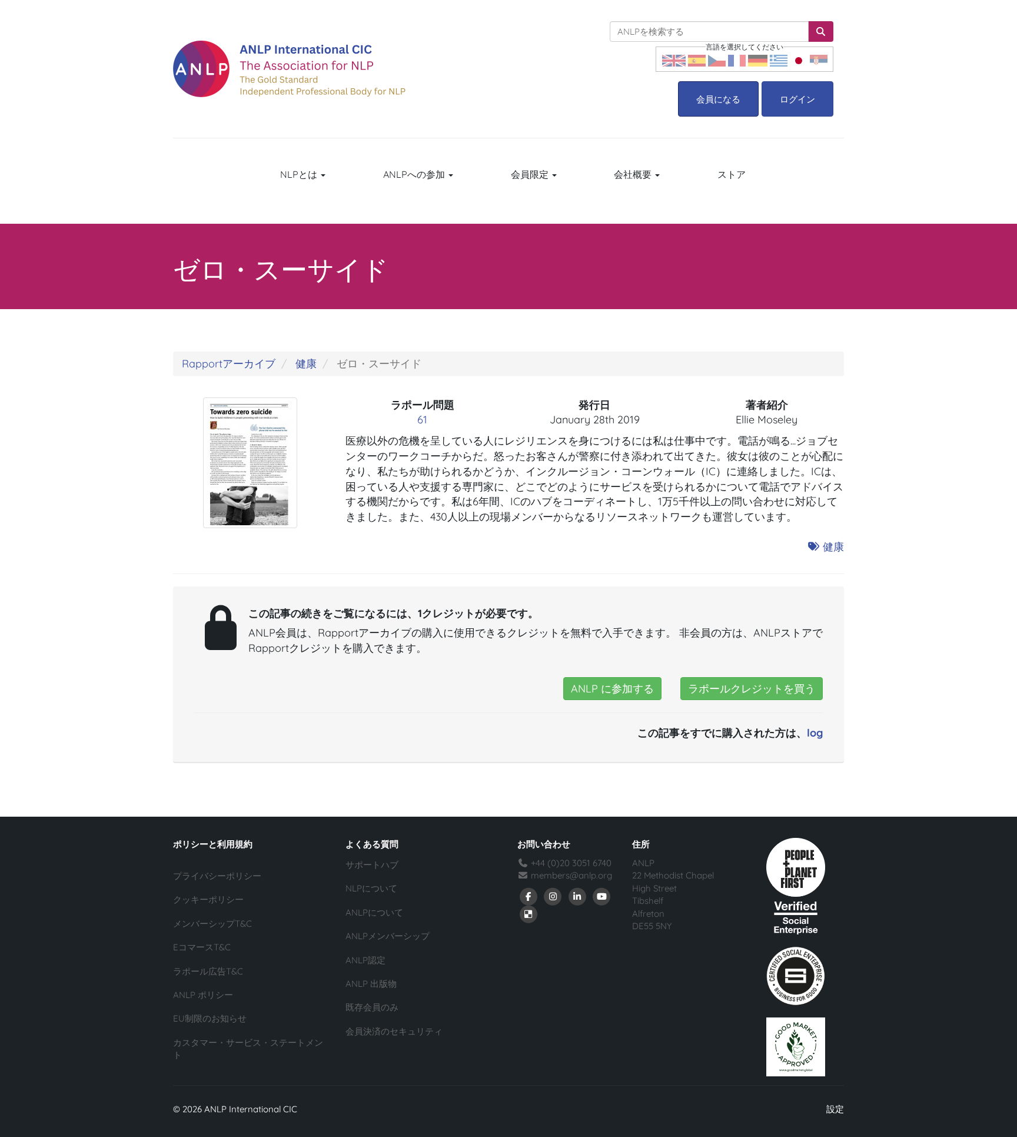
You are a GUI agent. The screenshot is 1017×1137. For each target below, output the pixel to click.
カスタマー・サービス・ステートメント (248, 1048)
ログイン (797, 99)
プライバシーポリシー (217, 875)
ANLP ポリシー (203, 994)
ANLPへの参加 (415, 174)
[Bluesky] (528, 913)
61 (422, 419)
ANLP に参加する (612, 688)
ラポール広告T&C (208, 971)
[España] (697, 59)
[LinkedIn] (577, 895)
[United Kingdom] (674, 59)
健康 (306, 363)
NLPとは (300, 174)
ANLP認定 (365, 960)
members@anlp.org (571, 875)
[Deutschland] (757, 59)
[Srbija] (818, 59)
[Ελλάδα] (778, 59)
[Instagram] (553, 895)
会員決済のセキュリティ (394, 1031)
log (815, 733)
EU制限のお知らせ (210, 1018)
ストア (731, 174)
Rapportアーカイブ (228, 363)
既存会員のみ (371, 1007)
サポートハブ (371, 864)
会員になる (718, 99)
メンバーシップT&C (212, 923)
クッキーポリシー (208, 899)
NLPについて (371, 888)
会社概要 (634, 174)
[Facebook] (528, 895)
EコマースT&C (202, 947)
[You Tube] (602, 895)
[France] (737, 59)
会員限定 (531, 174)
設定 (835, 1109)
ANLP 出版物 (371, 983)
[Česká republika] (717, 59)
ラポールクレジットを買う (751, 688)
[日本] (798, 59)
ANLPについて (374, 912)
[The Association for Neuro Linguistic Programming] (289, 69)
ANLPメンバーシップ (387, 936)
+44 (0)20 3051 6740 (570, 863)
